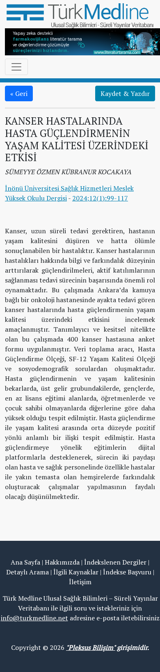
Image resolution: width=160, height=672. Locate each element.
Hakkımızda (62, 562)
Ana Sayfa (25, 562)
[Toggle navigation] (16, 67)
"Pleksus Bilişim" (90, 647)
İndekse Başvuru (127, 571)
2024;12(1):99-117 (100, 198)
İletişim (80, 581)
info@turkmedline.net (34, 617)
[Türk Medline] (80, 14)
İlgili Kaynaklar (75, 571)
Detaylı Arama (27, 571)
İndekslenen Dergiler (115, 562)
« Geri (18, 93)
